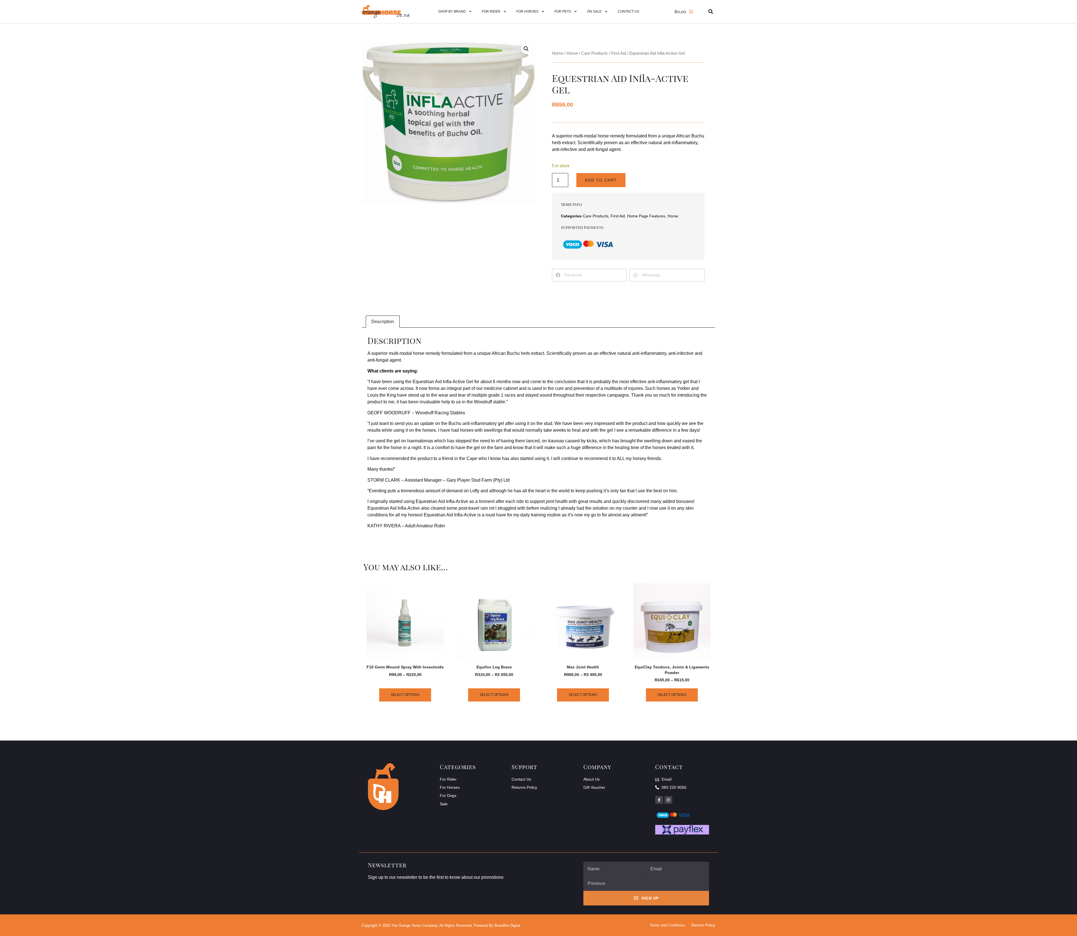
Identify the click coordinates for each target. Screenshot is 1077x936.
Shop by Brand (452, 11)
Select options (405, 695)
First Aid (618, 53)
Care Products (594, 53)
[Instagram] (668, 800)
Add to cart (601, 180)
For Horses (527, 11)
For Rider (491, 11)
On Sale (594, 11)
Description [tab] (382, 321)
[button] (711, 11)
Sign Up (650, 898)
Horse (572, 53)
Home (557, 53)
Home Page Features (646, 216)
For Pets (562, 11)
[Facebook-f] (659, 800)
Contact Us (628, 11)
